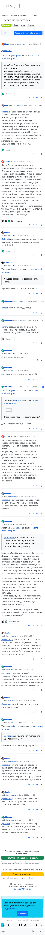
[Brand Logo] (12, 6)
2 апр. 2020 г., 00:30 (25, 723)
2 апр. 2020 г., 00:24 (27, 700)
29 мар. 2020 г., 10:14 (35, 301)
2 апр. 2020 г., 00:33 (27, 761)
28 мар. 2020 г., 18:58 (35, 44)
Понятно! (22, 913)
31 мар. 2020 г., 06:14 (27, 496)
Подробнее (9, 908)
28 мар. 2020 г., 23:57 (25, 235)
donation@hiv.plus (22, 889)
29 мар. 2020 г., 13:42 (27, 436)
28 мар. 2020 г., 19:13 (34, 105)
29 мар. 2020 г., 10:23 (25, 371)
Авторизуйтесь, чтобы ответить (28, 33)
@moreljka (15, 528)
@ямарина (6, 50)
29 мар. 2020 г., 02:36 (26, 265)
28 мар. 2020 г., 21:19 (27, 161)
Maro (6, 105)
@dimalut (5, 374)
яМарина (20, 44)
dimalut (7, 232)
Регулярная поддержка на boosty (22, 858)
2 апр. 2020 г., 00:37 (25, 820)
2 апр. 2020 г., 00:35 (27, 795)
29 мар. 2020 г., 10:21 (25, 353)
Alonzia (7, 161)
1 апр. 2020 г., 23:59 (27, 636)
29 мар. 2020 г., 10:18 (35, 320)
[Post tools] (42, 97)
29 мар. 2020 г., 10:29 (28, 387)
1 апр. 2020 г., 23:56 (26, 524)
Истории (7, 25)
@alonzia (5, 239)
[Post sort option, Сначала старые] (5, 33)
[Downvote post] (37, 97)
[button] (3, 931)
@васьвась (16, 390)
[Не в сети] (2, 105)
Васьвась (8, 263)
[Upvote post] (30, 97)
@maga (4, 307)
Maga (6, 44)
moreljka (7, 493)
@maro (4, 327)
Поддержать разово (22, 874)
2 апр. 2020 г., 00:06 (25, 670)
